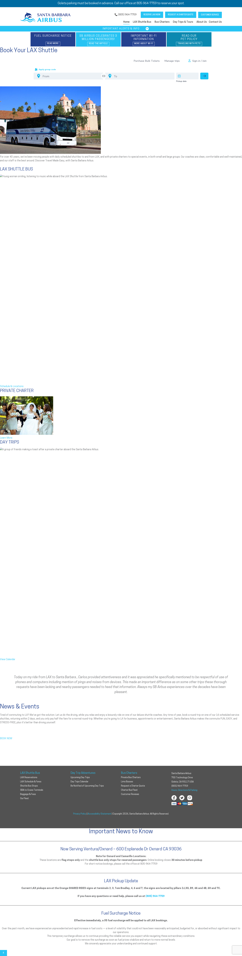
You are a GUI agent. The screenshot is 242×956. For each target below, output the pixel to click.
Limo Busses (127, 782)
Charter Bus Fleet (129, 790)
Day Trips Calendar (79, 782)
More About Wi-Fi (143, 44)
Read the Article (98, 44)
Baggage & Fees (28, 794)
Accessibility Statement (99, 814)
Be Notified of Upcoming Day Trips (87, 786)
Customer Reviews (130, 794)
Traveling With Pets (189, 44)
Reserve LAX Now (152, 15)
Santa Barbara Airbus (45, 18)
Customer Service (210, 15)
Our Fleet (24, 798)
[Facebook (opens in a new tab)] (174, 798)
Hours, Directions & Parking (184, 790)
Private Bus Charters (131, 777)
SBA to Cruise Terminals (31, 790)
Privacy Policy (79, 814)
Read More (53, 44)
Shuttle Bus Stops (29, 786)
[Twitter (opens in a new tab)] (182, 798)
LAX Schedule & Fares (30, 782)
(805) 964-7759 (127, 15)
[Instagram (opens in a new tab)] (189, 798)
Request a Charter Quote (180, 15)
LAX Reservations (28, 777)
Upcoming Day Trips (80, 777)
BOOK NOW (6, 738)
